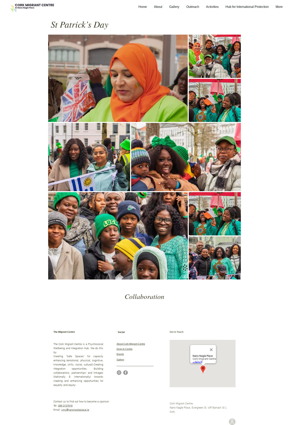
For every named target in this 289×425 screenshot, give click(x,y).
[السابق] (22, 310)
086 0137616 (65, 405)
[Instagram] (119, 372)
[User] (232, 422)
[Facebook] (125, 372)
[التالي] (266, 310)
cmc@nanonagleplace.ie (75, 409)
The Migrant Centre (64, 332)
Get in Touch (176, 332)
